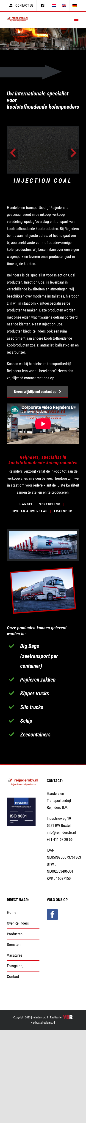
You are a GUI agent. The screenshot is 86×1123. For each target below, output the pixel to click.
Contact (13, 976)
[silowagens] (43, 533)
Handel (26, 504)
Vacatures (14, 955)
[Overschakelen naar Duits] (74, 5)
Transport (64, 511)
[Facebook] (52, 914)
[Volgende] (73, 154)
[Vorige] (12, 154)
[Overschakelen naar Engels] (64, 5)
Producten (14, 934)
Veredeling (50, 504)
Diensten (13, 944)
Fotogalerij (15, 965)
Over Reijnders (18, 923)
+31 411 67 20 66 (59, 839)
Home (11, 912)
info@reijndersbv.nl (61, 832)
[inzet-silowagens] (43, 567)
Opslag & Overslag (30, 511)
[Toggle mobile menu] (76, 19)
